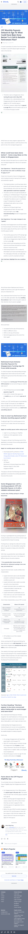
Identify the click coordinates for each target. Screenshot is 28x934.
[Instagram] (8, 932)
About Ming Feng (9, 825)
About (2, 894)
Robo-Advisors (17, 897)
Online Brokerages (18, 895)
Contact (2, 895)
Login (25, 1)
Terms (2, 901)
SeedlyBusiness (4, 912)
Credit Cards (16, 894)
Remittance (16, 905)
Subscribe (14, 876)
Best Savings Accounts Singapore (19, 922)
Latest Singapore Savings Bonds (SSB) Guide (19, 919)
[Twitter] (2, 932)
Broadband (16, 903)
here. (6, 834)
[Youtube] (14, 932)
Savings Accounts (17, 901)
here (22, 880)
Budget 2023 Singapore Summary (19, 925)
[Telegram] (11, 932)
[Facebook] (5, 932)
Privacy (2, 899)
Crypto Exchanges (18, 899)
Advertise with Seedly (5, 914)
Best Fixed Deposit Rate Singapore (19, 912)
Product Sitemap (17, 907)
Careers (2, 897)
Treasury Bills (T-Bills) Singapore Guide (18, 916)
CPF (2, 27)
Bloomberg (11, 827)
